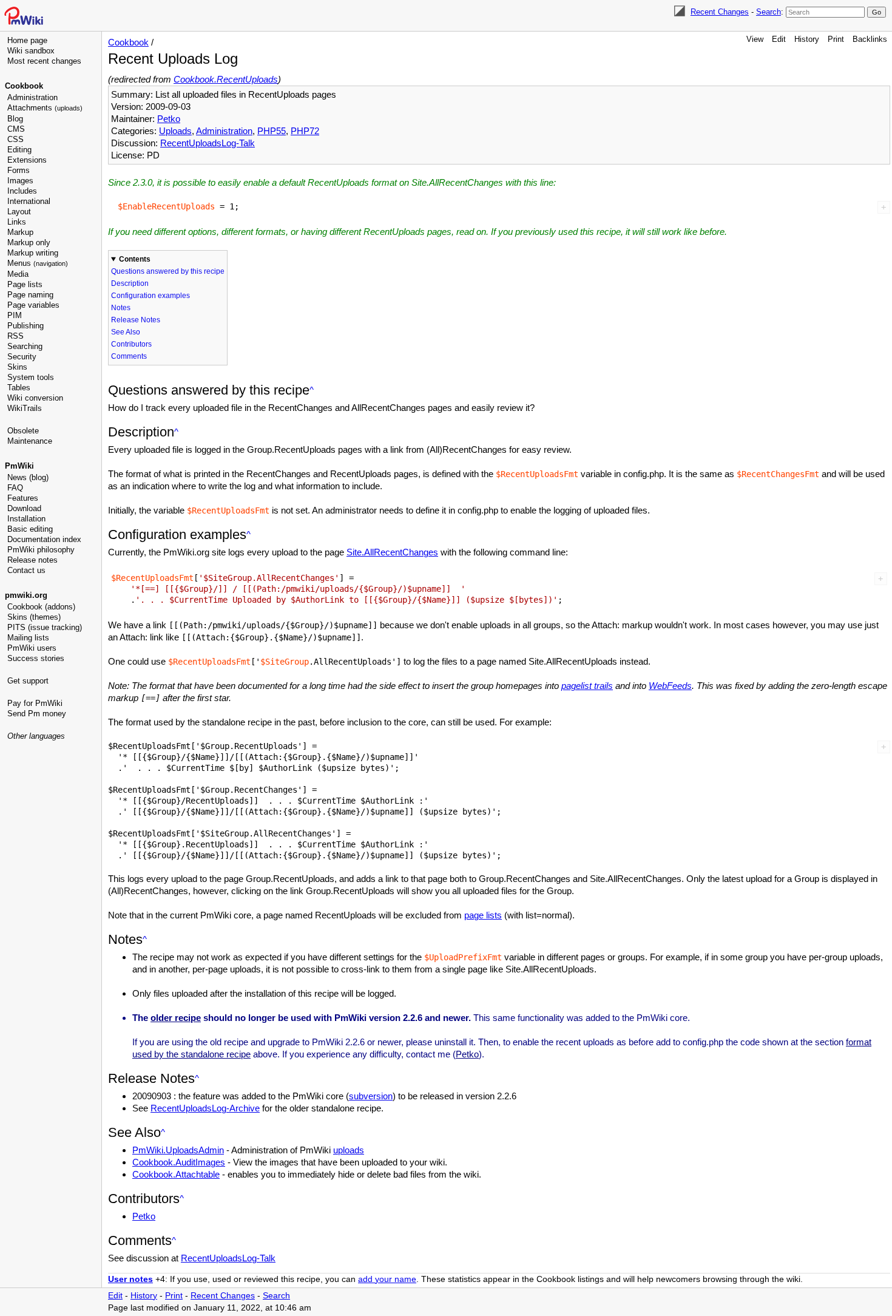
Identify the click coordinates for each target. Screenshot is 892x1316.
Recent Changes (720, 11)
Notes (120, 308)
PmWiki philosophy (41, 549)
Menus (37, 263)
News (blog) (28, 477)
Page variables (33, 305)
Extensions (27, 159)
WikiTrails (24, 408)
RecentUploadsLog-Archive (205, 1108)
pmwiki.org (26, 595)
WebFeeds (670, 685)
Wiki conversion (35, 397)
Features (22, 498)
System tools (30, 377)
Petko (168, 119)
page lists (483, 915)
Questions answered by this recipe (168, 271)
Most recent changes (44, 61)
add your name (387, 1279)
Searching (24, 346)
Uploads (175, 131)
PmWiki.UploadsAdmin (178, 1150)
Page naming (30, 294)
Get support (28, 680)
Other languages (36, 736)
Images (20, 180)
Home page (27, 40)
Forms (18, 170)
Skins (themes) (34, 617)
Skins (17, 366)
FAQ (15, 487)
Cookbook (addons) (41, 606)
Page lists (24, 284)
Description (130, 283)
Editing (19, 149)
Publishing (25, 325)
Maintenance (29, 441)
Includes (22, 190)
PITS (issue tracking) (44, 627)
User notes (130, 1279)
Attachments (45, 107)
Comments (129, 356)
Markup (20, 232)
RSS (15, 336)
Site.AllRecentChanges (392, 552)
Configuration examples (150, 295)
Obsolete (23, 430)
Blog (15, 118)
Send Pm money (36, 713)
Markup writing (32, 252)
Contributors (131, 344)
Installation (26, 518)
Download (24, 508)
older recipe (175, 1017)
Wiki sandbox (31, 50)
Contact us (26, 570)
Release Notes (135, 320)
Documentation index (44, 539)
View (754, 39)
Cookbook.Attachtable (176, 1174)
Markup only (28, 242)
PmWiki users (31, 648)
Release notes (32, 560)
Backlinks (870, 39)
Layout (19, 211)
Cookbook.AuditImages (178, 1162)
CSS (15, 139)
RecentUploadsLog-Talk (207, 143)
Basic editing (30, 529)
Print (836, 39)
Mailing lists (28, 637)
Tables (18, 387)
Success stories (35, 658)
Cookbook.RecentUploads (226, 79)
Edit (779, 39)
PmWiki (19, 465)
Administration (32, 97)
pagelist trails (587, 685)
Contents (134, 259)
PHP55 (271, 131)
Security (21, 356)
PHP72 (305, 131)
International (28, 201)
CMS (16, 129)
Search (768, 11)
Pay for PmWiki (35, 703)
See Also (125, 332)
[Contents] (311, 390)
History (806, 39)
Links (16, 221)
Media (18, 274)
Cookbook (24, 85)
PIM (14, 315)
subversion (371, 1096)
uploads (348, 1150)
